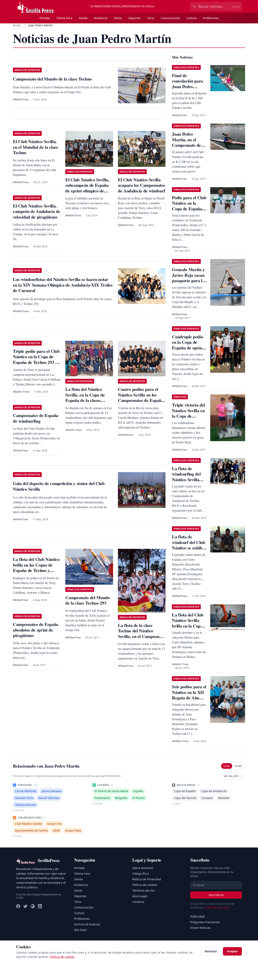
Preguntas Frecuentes (205, 922)
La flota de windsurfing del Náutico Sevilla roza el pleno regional (186, 479)
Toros (150, 18)
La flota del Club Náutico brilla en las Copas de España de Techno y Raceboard (36, 567)
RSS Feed (80, 930)
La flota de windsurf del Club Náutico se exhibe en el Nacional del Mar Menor (188, 547)
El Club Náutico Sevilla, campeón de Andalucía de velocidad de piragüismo (36, 211)
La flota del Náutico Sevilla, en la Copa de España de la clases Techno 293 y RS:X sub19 (88, 397)
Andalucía (100, 18)
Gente (118, 18)
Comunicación (170, 18)
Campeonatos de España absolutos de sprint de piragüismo (35, 630)
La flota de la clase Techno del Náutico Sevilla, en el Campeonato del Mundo (141, 633)
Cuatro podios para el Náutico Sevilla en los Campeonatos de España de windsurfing (140, 397)
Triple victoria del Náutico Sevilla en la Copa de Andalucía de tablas (188, 416)
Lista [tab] (227, 766)
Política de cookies (62, 957)
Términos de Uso (143, 890)
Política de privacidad (217, 907)
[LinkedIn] (40, 906)
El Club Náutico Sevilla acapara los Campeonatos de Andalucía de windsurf (141, 185)
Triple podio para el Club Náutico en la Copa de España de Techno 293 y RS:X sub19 (36, 359)
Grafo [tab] (238, 766)
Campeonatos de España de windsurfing (35, 418)
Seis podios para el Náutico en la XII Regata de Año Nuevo (189, 695)
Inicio (16, 25)
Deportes (134, 18)
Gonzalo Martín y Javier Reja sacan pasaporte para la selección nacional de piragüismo (188, 280)
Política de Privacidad (146, 879)
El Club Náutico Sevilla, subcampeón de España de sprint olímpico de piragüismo (87, 188)
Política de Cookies (144, 885)
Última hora (64, 18)
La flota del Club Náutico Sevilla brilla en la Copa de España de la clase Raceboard (187, 625)
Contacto (138, 902)
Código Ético (140, 873)
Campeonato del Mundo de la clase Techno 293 (87, 600)
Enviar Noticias (200, 928)
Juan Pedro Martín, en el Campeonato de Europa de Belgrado (186, 145)
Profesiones (211, 18)
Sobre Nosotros (142, 868)
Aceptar (232, 951)
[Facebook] (18, 906)
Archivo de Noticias (87, 924)
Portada (45, 18)
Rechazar (211, 951)
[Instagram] (33, 906)
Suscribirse (216, 895)
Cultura (191, 18)
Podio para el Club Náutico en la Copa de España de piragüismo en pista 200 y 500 (189, 208)
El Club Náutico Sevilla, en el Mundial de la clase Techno (35, 147)
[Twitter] (25, 906)
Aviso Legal (139, 896)
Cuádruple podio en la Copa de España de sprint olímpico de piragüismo (187, 347)
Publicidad (197, 916)
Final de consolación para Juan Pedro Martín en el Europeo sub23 (187, 86)
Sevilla (83, 18)
